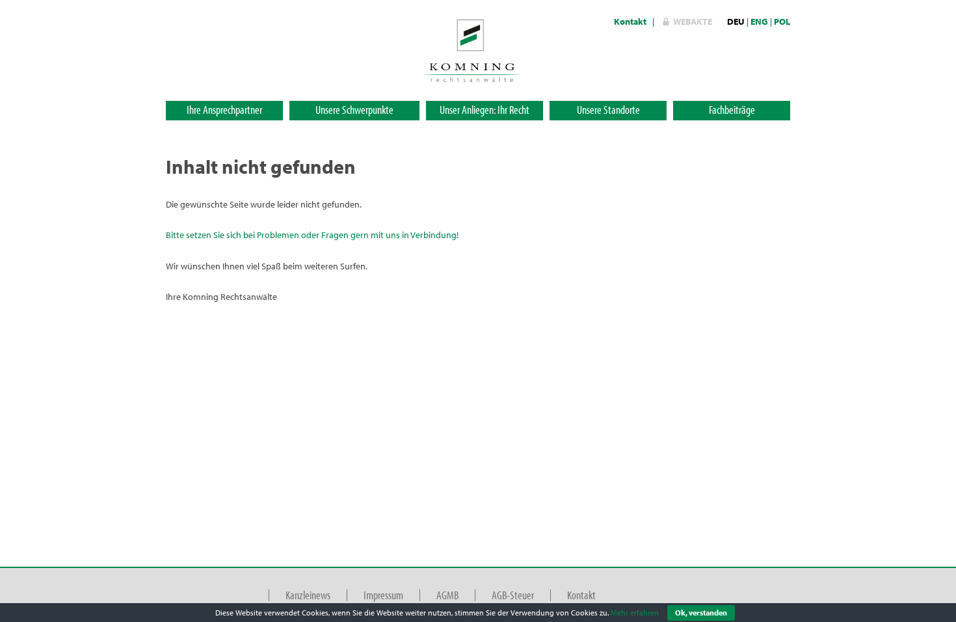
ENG (759, 21)
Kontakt (630, 21)
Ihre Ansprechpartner (224, 109)
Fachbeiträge (732, 109)
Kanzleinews (307, 595)
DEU (736, 21)
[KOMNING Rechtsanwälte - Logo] (471, 49)
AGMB (447, 595)
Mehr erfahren (635, 612)
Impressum (383, 595)
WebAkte (692, 21)
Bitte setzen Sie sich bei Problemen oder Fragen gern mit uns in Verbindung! (312, 235)
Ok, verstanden (701, 612)
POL (782, 21)
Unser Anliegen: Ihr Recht (484, 109)
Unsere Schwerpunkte (354, 109)
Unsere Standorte (608, 109)
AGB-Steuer (513, 595)
